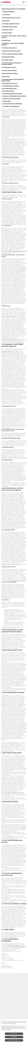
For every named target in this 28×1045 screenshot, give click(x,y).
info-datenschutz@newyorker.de (12, 944)
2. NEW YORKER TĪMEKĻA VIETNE (9, 26)
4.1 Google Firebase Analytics (8, 67)
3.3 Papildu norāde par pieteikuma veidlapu (12, 54)
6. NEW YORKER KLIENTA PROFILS (9, 83)
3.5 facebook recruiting (7, 60)
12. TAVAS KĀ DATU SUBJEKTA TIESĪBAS (10, 98)
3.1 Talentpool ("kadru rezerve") (9, 47)
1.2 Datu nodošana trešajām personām (10, 17)
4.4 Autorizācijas (5, 76)
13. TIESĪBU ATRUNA (6, 101)
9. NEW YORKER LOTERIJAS (7, 91)
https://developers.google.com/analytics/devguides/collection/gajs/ (14, 250)
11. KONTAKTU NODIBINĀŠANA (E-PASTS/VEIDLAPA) (13, 96)
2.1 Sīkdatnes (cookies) (7, 29)
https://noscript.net (19, 342)
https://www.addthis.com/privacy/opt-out (9, 338)
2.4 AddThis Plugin (6, 40)
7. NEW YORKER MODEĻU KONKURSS (10, 86)
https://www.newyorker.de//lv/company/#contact (16, 946)
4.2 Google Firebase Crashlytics (9, 70)
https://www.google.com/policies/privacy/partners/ (11, 564)
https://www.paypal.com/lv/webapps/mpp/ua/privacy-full (12, 792)
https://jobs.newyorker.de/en (7, 351)
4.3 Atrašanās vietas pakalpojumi (9, 73)
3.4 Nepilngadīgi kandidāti (7, 57)
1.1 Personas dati (5, 14)
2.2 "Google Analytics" (6, 32)
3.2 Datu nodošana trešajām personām (10, 51)
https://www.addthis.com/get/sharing (8, 316)
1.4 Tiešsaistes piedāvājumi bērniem (10, 23)
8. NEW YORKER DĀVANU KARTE (9, 88)
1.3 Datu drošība (5, 20)
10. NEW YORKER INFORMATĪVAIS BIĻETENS (11, 93)
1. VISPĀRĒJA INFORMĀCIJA (8, 11)
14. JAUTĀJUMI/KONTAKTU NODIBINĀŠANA (11, 103)
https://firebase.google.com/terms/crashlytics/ (17, 580)
